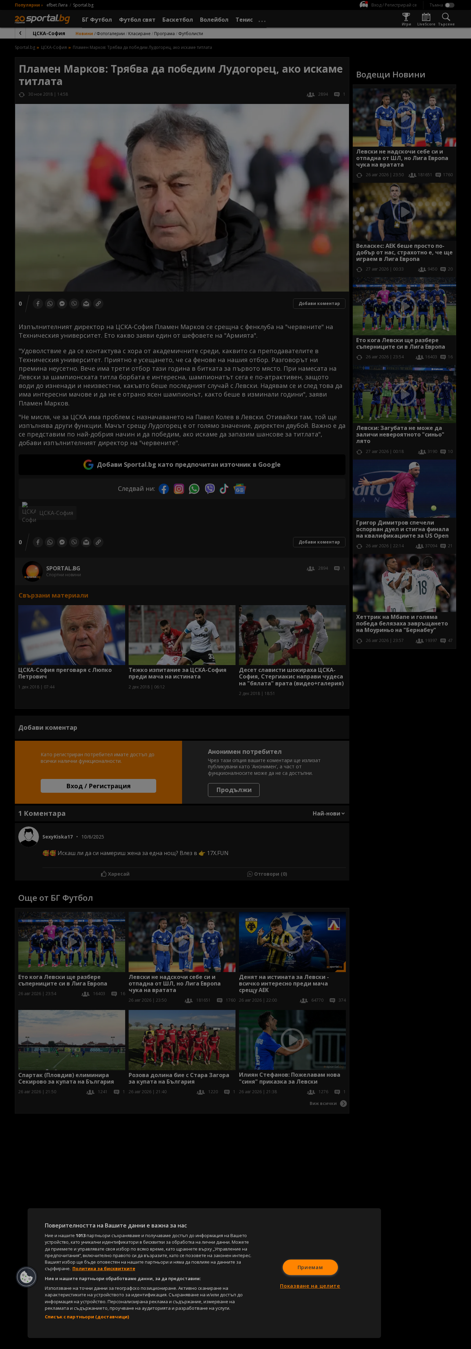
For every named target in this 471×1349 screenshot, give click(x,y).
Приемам (310, 1267)
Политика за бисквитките (103, 1268)
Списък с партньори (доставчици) (87, 1317)
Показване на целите (310, 1286)
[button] (27, 1277)
